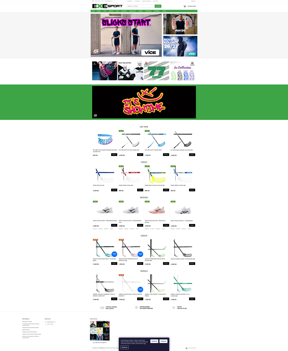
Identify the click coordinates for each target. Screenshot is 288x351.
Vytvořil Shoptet (192, 347)
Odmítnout (154, 341)
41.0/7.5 (95, 228)
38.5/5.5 (178, 228)
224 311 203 (50, 324)
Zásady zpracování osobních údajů (30, 327)
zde (145, 343)
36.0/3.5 (121, 228)
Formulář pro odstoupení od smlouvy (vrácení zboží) (30, 324)
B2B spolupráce (147, 1)
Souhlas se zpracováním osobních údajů (31, 334)
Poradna (137, 1)
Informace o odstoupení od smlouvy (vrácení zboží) (30, 337)
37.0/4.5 (132, 228)
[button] (96, 35)
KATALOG (156, 1)
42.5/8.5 (106, 228)
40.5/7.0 (147, 228)
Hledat (158, 6)
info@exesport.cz (51, 321)
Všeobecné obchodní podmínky (29, 331)
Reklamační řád (25, 329)
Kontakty (129, 1)
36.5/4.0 (126, 228)
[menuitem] (93, 11)
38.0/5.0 (173, 228)
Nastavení (124, 347)
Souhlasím (163, 341)
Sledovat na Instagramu (101, 342)
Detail (114, 154)
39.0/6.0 (184, 228)
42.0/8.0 (100, 228)
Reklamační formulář (27, 321)
